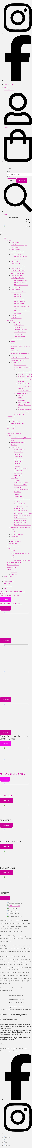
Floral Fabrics (17, 492)
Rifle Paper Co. (17, 466)
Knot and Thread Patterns (20, 332)
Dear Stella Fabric (18, 454)
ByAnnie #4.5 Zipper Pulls (23, 383)
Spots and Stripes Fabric (20, 520)
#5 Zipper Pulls (21, 400)
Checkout (22, 180)
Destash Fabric (10, 419)
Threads (9, 569)
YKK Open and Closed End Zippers (22, 412)
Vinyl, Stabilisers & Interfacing (18, 360)
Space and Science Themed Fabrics (22, 515)
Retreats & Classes (8, 576)
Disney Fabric (14, 445)
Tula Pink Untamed (15, 263)
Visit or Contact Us (8, 586)
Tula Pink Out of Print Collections (18, 292)
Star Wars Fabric (14, 536)
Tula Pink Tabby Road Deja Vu (21, 280)
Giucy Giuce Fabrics (18, 459)
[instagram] (18, 34)
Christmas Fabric (18, 487)
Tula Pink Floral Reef (15, 247)
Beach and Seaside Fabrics (20, 485)
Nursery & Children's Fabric (20, 510)
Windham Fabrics (18, 475)
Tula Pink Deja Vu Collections (17, 278)
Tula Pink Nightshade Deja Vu (21, 285)
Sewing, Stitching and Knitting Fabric (23, 513)
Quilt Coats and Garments (13, 546)
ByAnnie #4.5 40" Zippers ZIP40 (25, 376)
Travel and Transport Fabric (20, 522)
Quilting (9, 548)
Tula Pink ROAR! (18, 294)
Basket (12, 180)
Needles (12, 430)
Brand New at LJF (11, 416)
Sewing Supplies (11, 428)
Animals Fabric (17, 480)
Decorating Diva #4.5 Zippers (24, 390)
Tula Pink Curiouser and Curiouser (22, 310)
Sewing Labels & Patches (13, 565)
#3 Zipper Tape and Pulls (20, 365)
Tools (12, 355)
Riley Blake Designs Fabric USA (21, 468)
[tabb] (16, 646)
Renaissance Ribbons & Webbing (14, 562)
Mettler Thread (14, 574)
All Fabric (9, 435)
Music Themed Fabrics (19, 503)
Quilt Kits (13, 557)
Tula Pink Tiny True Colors (20, 259)
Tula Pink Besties (18, 296)
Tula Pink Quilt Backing (16, 318)
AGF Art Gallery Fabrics (19, 449)
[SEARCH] (28, 221)
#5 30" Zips (20, 395)
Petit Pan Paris (17, 463)
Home (5, 579)
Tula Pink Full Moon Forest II (17, 252)
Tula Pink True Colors (16, 254)
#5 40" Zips (20, 397)
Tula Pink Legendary (15, 242)
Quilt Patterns (14, 550)
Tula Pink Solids (14, 261)
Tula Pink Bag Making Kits (17, 275)
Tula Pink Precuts (15, 315)
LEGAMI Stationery (11, 426)
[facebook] (18, 80)
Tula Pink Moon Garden (19, 301)
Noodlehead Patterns (19, 334)
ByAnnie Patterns (18, 327)
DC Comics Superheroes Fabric (18, 442)
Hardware (13, 341)
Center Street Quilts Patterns (20, 329)
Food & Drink (17, 494)
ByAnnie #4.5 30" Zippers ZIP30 (25, 374)
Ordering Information (9, 581)
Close (2, 1043)
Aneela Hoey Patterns (19, 325)
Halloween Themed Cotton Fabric (22, 499)
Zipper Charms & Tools (19, 414)
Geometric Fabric (18, 496)
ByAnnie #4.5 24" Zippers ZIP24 (25, 372)
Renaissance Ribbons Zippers (25, 409)
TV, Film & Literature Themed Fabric (22, 525)
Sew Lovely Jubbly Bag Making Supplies (20, 353)
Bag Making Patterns (16, 322)
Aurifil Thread (14, 572)
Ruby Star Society (18, 470)
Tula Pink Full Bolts (15, 287)
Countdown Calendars (16, 541)
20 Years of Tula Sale (15, 421)
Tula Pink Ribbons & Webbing (18, 266)
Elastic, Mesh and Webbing (17, 339)
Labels (12, 343)
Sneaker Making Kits (12, 567)
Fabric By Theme (14, 478)
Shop (5, 237)
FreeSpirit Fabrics (18, 456)
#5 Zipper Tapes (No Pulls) (24, 402)
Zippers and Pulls (15, 362)
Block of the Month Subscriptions (22, 560)
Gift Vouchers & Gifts (12, 539)
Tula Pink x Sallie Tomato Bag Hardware (20, 357)
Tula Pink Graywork (15, 249)
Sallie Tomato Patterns (19, 336)
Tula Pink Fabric (18, 473)
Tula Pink (9, 240)
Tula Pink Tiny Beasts (19, 303)
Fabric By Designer (15, 447)
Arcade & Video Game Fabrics (21, 482)
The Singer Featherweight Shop (14, 433)
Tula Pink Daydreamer (19, 299)
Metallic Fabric (17, 501)
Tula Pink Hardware (15, 289)
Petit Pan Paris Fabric (12, 543)
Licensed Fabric (14, 532)
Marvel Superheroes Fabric (17, 534)
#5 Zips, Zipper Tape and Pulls (21, 393)
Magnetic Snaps (14, 350)
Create (16, 1051)
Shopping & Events (8, 583)
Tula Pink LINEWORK (19, 313)
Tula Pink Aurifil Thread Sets (17, 273)
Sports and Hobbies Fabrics (20, 517)
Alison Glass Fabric (18, 452)
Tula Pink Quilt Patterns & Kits (18, 270)
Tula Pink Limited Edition (16, 268)
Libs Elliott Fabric (18, 461)
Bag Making (10, 320)
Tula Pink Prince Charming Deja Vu (19, 245)
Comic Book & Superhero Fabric (21, 489)
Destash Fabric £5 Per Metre (17, 423)
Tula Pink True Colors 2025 (20, 256)
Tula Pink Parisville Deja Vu (20, 282)
